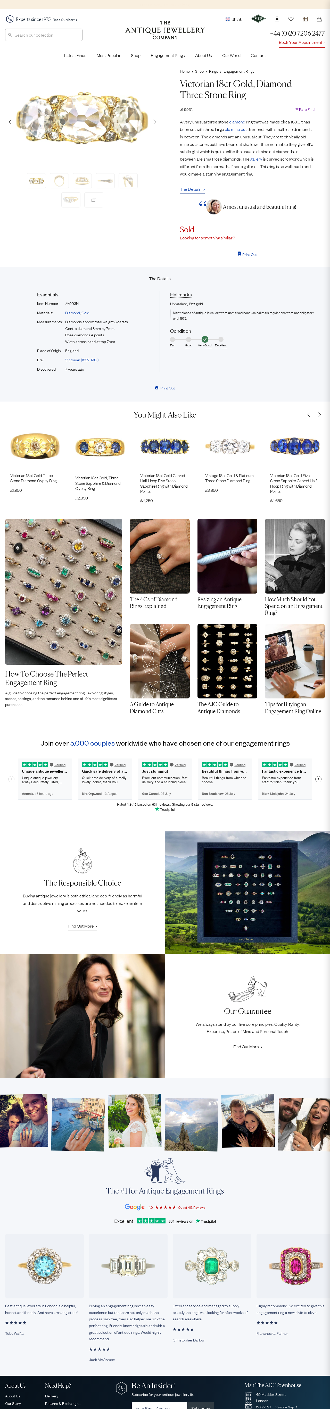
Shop (136, 55)
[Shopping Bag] (319, 19)
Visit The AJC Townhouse (273, 1385)
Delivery (51, 1395)
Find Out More (81, 926)
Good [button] (188, 345)
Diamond (72, 312)
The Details (190, 189)
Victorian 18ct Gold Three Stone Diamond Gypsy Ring (33, 478)
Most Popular (109, 55)
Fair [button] (172, 345)
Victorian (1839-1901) (81, 359)
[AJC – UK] (165, 34)
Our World (231, 55)
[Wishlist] (291, 19)
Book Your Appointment (300, 42)
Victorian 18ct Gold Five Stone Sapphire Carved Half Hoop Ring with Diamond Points (293, 483)
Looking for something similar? (207, 237)
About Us (203, 55)
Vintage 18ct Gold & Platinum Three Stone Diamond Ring (229, 478)
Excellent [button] (221, 345)
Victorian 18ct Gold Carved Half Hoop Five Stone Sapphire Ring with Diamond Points (164, 483)
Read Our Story (64, 19)
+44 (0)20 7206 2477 (297, 33)
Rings (213, 71)
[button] (154, 121)
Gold (85, 312)
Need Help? (58, 1385)
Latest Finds (75, 55)
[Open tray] (305, 17)
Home (185, 71)
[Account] (277, 18)
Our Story (13, 1403)
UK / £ (237, 19)
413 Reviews (196, 1207)
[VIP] (258, 18)
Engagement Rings (168, 55)
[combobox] (43, 35)
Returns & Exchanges (62, 1403)
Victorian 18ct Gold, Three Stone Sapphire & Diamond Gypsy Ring (98, 483)
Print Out (249, 254)
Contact (258, 55)
